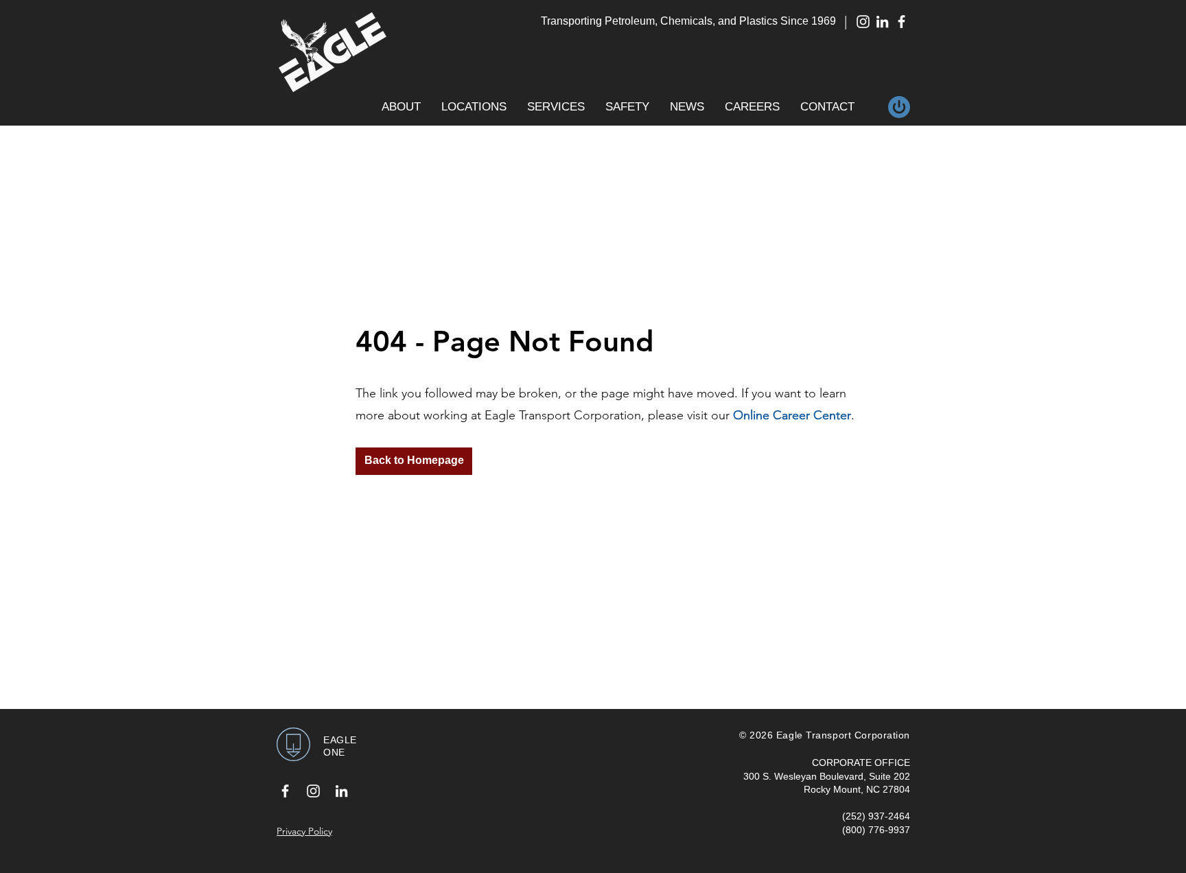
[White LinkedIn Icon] (882, 21)
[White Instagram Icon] (863, 21)
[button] (401, 107)
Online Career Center (792, 415)
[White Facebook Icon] (901, 21)
